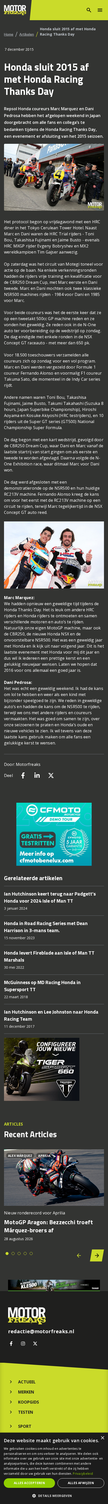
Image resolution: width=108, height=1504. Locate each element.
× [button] (102, 1438)
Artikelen (26, 34)
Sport (24, 1426)
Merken (26, 1392)
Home (8, 34)
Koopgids (28, 1402)
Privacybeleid (83, 1473)
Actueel (27, 1382)
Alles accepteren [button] (29, 1483)
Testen (25, 1412)
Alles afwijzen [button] (81, 1483)
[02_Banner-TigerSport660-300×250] (54, 1069)
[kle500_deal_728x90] (54, 1285)
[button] (54, 1495)
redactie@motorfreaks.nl (41, 1331)
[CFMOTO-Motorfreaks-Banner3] (54, 834)
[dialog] (54, 1468)
